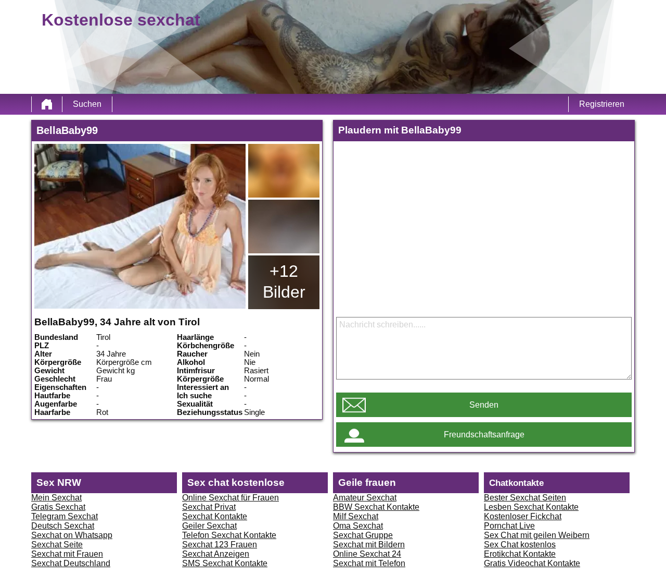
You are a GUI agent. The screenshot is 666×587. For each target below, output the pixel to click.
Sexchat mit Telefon (369, 563)
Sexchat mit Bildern (369, 544)
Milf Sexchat (355, 516)
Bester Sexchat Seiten (525, 497)
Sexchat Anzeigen (215, 553)
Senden (483, 404)
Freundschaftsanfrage (484, 434)
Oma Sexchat (358, 525)
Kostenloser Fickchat (522, 516)
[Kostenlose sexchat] (47, 104)
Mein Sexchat (56, 497)
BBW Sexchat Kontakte (376, 507)
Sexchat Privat (209, 507)
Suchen (87, 104)
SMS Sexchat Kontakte (224, 563)
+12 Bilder (284, 281)
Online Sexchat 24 (367, 553)
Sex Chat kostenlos (520, 544)
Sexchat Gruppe (363, 535)
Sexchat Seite (57, 544)
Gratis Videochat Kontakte (532, 563)
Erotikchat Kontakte (520, 553)
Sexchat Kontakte (214, 516)
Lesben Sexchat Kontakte (531, 507)
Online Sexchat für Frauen (230, 497)
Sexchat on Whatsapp (71, 535)
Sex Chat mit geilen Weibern (537, 535)
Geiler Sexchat (209, 525)
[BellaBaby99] (140, 226)
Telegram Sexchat (64, 516)
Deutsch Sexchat (62, 525)
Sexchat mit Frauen (67, 553)
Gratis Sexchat (58, 507)
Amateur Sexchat (364, 497)
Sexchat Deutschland (70, 563)
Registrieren (601, 104)
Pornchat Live (509, 525)
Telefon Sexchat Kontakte (229, 535)
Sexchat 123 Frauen (219, 544)
